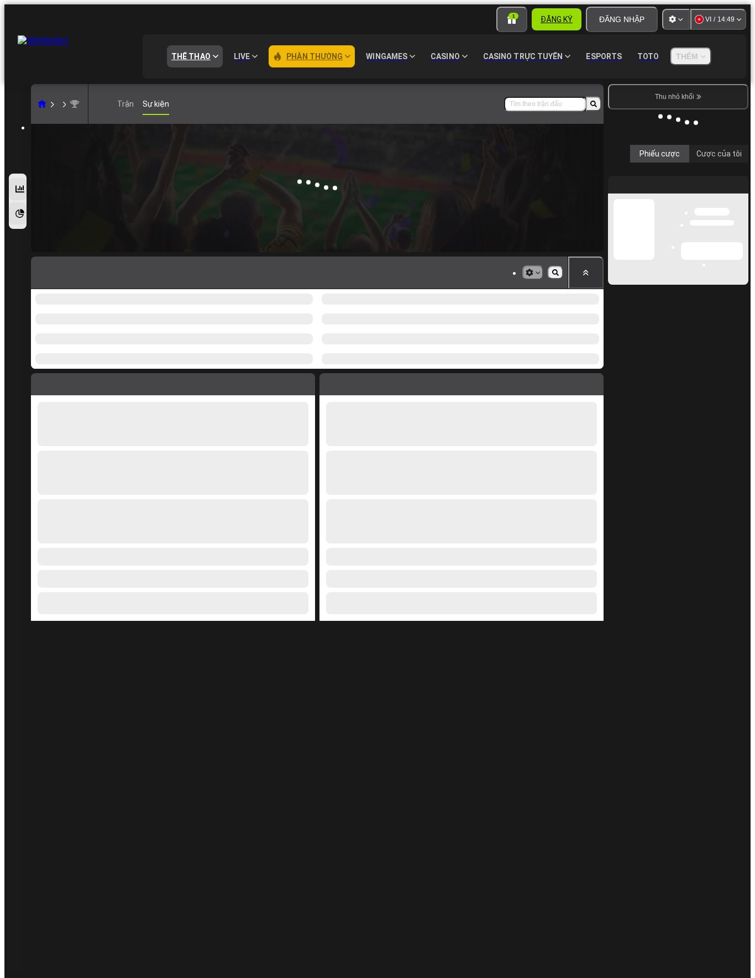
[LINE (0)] (42, 104)
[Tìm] (593, 104)
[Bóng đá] (63, 104)
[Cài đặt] (676, 19)
